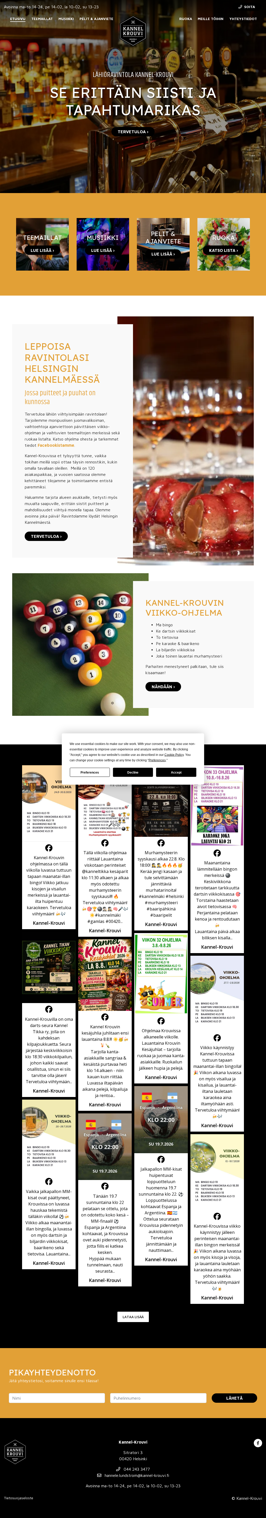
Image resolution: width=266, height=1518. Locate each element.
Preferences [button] (157, 760)
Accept (176, 772)
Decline (132, 772)
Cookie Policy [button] (174, 755)
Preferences (90, 772)
